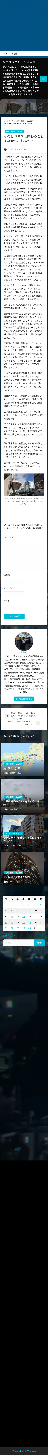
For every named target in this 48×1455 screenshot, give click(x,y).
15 (23, 916)
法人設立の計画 (11, 768)
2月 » (12, 935)
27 (12, 928)
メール (8, 588)
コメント (9, 537)
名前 (7, 575)
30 (29, 928)
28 (18, 928)
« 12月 (6, 935)
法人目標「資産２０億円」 (17, 877)
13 (12, 916)
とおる (10, 149)
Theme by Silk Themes (24, 1451)
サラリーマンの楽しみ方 (14, 833)
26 (6, 928)
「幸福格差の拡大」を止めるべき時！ (21, 803)
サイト (7, 600)
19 (6, 922)
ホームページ (8, 121)
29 (23, 928)
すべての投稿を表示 (24, 699)
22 (23, 922)
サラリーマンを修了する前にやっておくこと (22, 839)
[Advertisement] (24, 25)
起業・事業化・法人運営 (25, 121)
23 (29, 922)
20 (12, 922)
